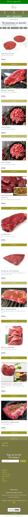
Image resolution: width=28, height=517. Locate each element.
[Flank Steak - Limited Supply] (14, 78)
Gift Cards (4, 472)
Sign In (14, 13)
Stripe (14, 502)
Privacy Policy (14, 513)
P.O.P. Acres (13, 500)
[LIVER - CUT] (14, 186)
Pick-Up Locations (6, 474)
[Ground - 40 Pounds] (14, 150)
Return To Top (14, 438)
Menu (23, 13)
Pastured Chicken (14, 27)
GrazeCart (21, 515)
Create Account (17, 16)
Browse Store (13, 19)
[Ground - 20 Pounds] (14, 115)
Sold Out (14, 101)
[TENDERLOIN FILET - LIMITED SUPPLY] (14, 372)
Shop (5, 13)
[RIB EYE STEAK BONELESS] (14, 297)
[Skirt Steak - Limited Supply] (14, 335)
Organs (25, 27)
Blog (3, 478)
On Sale (4, 27)
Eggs (9, 27)
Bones (21, 27)
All (0, 27)
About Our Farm (6, 476)
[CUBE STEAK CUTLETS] (14, 42)
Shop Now (4, 470)
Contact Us (4, 480)
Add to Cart (14, 64)
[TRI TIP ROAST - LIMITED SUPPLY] (14, 410)
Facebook (6, 445)
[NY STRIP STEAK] (14, 222)
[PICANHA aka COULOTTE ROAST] (14, 259)
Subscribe (23, 461)
